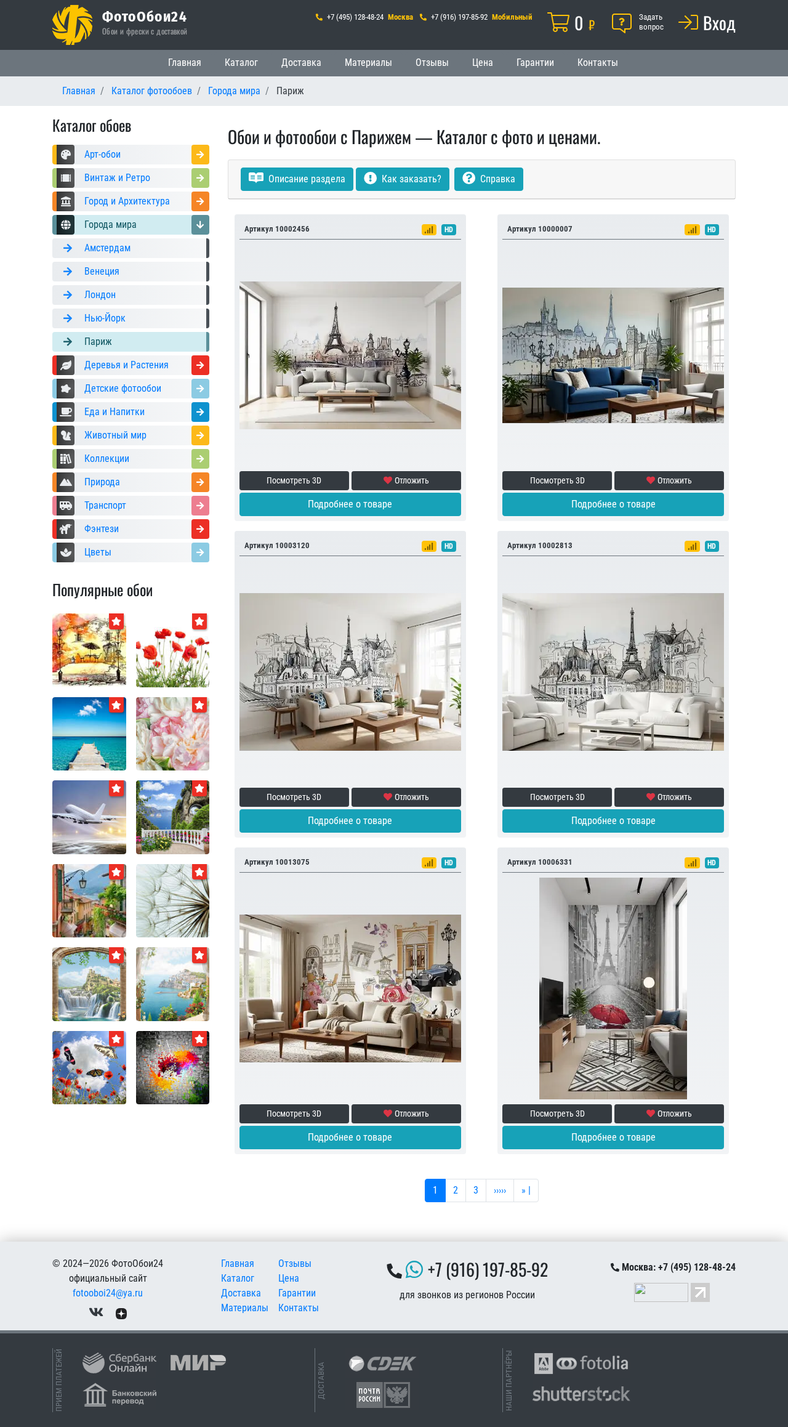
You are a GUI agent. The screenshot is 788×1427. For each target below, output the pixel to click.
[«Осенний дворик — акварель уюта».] (89, 649)
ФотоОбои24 (144, 16)
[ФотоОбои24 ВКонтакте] (96, 1313)
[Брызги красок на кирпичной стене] (173, 1067)
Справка (496, 179)
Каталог (241, 62)
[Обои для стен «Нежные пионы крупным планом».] (173, 733)
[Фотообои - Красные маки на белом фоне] (173, 649)
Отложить (412, 480)
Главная (184, 62)
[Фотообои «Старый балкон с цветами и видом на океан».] (173, 816)
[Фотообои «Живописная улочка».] (89, 900)
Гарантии (535, 62)
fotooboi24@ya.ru (108, 1293)
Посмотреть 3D (294, 480)
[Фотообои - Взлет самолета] (89, 816)
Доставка (301, 62)
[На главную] (72, 25)
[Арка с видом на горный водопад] (89, 983)
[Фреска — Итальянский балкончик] (173, 983)
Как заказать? (410, 179)
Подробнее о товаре (350, 504)
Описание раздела (305, 179)
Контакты (597, 62)
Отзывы (432, 62)
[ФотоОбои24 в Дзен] (121, 1313)
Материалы (368, 62)
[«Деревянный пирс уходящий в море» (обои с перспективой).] (89, 733)
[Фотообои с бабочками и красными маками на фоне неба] (89, 1067)
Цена (482, 62)
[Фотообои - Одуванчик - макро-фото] (173, 900)
